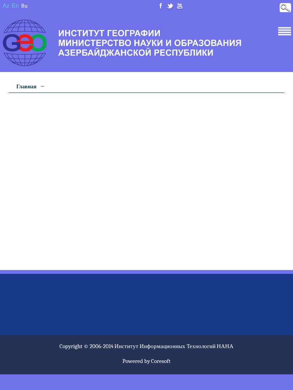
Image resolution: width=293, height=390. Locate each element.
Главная (26, 86)
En (15, 5)
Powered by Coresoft (146, 361)
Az (6, 5)
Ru (24, 5)
